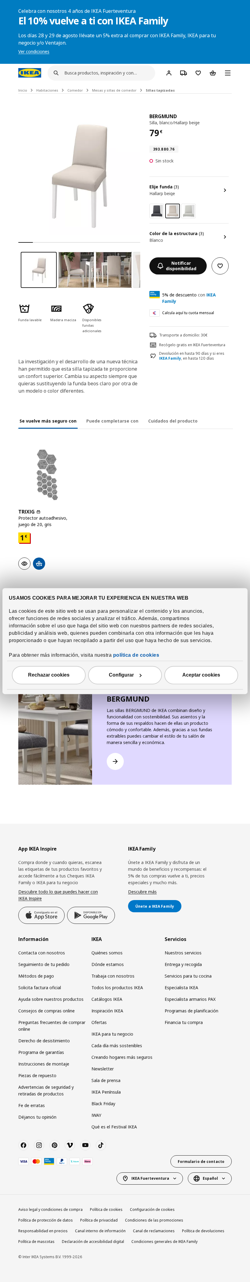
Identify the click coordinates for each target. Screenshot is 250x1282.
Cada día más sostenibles (116, 1045)
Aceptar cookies (201, 674)
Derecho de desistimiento (44, 1041)
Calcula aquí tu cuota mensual (188, 312)
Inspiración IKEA (107, 1011)
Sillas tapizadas (160, 90)
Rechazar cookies (49, 674)
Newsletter (102, 1069)
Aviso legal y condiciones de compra (50, 1209)
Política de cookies (106, 1209)
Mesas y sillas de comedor (114, 90)
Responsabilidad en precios (43, 1230)
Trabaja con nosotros (112, 976)
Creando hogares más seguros (121, 1057)
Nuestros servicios (183, 953)
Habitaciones (47, 90)
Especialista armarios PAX (190, 999)
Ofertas (99, 1022)
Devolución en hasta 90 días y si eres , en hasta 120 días (191, 356)
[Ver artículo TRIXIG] (47, 475)
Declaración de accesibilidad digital (93, 1241)
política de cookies (136, 655)
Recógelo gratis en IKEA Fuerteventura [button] (192, 344)
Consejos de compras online (46, 1011)
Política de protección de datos (45, 1220)
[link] (157, 211)
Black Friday (103, 1103)
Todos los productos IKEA (117, 987)
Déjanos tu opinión (37, 1117)
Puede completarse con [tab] (112, 421)
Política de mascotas (36, 1241)
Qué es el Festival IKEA (114, 1127)
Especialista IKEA (181, 987)
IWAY (96, 1115)
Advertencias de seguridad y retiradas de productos (46, 1090)
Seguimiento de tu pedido (44, 964)
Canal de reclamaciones (154, 1230)
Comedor (75, 90)
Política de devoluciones (203, 1230)
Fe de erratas (31, 1105)
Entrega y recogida (183, 964)
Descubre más (142, 892)
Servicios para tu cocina (188, 976)
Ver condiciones (33, 51)
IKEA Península (106, 1092)
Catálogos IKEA (106, 999)
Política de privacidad (99, 1220)
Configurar (121, 674)
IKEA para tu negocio (112, 1034)
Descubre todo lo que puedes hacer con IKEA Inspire (58, 895)
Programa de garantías (41, 1052)
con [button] (189, 298)
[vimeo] (70, 1145)
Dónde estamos (107, 964)
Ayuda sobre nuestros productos (51, 999)
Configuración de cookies (152, 1209)
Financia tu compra (184, 1022)
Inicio (22, 90)
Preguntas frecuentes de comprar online (51, 1025)
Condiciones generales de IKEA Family (164, 1241)
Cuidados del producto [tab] (173, 421)
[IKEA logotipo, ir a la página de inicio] (29, 72)
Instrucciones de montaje (43, 1064)
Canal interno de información (100, 1230)
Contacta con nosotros (41, 953)
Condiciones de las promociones (154, 1220)
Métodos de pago (36, 976)
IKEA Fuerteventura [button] (150, 1178)
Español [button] (210, 1178)
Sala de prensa (105, 1080)
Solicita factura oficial (39, 987)
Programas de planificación (191, 1011)
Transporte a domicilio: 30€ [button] (183, 335)
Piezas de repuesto (37, 1075)
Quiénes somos (107, 953)
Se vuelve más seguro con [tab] (48, 421)
